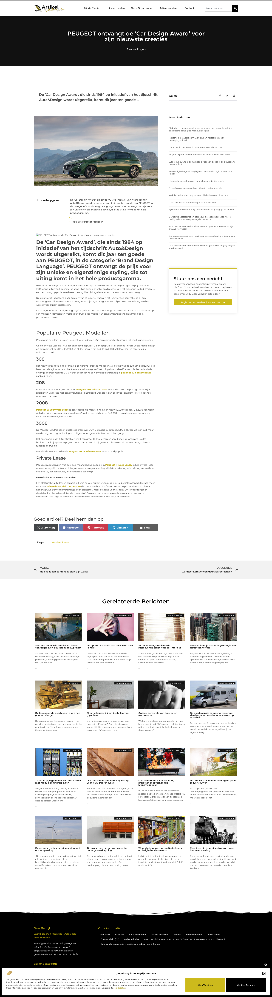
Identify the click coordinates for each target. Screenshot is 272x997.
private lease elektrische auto (63, 486)
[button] (264, 973)
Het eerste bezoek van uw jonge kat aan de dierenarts (196, 181)
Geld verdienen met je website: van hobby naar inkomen (131, 944)
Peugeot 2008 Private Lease (52, 409)
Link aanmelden (115, 8)
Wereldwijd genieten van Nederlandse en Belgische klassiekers (160, 849)
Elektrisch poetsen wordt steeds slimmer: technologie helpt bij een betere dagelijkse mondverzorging (201, 129)
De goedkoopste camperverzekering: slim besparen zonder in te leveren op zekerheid (212, 715)
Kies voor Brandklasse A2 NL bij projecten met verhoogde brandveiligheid (156, 782)
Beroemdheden (193, 934)
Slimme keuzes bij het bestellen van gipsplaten (108, 714)
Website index (131, 939)
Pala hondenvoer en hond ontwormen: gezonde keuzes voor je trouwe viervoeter (201, 227)
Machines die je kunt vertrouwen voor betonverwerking (212, 849)
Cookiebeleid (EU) (110, 939)
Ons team (105, 934)
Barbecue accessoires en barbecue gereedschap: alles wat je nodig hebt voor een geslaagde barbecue (200, 218)
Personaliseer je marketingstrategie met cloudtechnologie (213, 646)
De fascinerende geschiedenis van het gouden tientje (57, 714)
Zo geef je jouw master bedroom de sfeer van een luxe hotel (199, 154)
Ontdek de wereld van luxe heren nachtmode (157, 714)
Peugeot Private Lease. (118, 464)
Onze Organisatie (141, 8)
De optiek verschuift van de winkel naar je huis (110, 646)
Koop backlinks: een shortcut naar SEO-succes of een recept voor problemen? (184, 939)
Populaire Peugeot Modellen (87, 221)
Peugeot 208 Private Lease (91, 389)
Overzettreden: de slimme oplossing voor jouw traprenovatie (108, 781)
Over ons (120, 934)
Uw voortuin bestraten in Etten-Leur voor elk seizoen (196, 147)
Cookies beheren (246, 985)
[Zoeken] (235, 8)
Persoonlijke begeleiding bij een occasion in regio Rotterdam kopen (200, 172)
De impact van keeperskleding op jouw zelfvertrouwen (213, 781)
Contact (189, 8)
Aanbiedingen (136, 49)
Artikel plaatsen (169, 8)
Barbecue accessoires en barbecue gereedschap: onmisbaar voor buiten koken (202, 237)
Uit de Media (91, 8)
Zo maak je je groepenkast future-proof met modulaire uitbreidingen (58, 781)
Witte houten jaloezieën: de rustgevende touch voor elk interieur (159, 646)
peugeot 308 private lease (136, 372)
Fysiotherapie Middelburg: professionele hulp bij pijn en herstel (201, 209)
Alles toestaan (205, 985)
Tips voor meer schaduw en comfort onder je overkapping (107, 849)
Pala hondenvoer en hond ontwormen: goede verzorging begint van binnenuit (202, 246)
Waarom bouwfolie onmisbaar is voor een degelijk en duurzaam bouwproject (202, 163)
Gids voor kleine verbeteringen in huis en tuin (192, 202)
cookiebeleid (119, 988)
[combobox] (218, 8)
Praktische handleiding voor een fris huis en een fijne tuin (198, 195)
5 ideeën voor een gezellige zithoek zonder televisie (195, 188)
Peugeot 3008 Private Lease (84, 451)
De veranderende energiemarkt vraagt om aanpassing (57, 849)
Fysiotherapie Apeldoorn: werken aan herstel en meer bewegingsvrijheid (196, 139)
